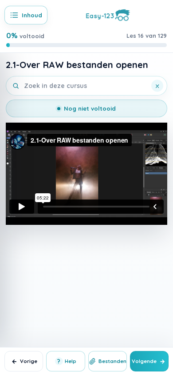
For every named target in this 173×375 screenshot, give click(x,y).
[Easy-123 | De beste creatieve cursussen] (108, 14)
